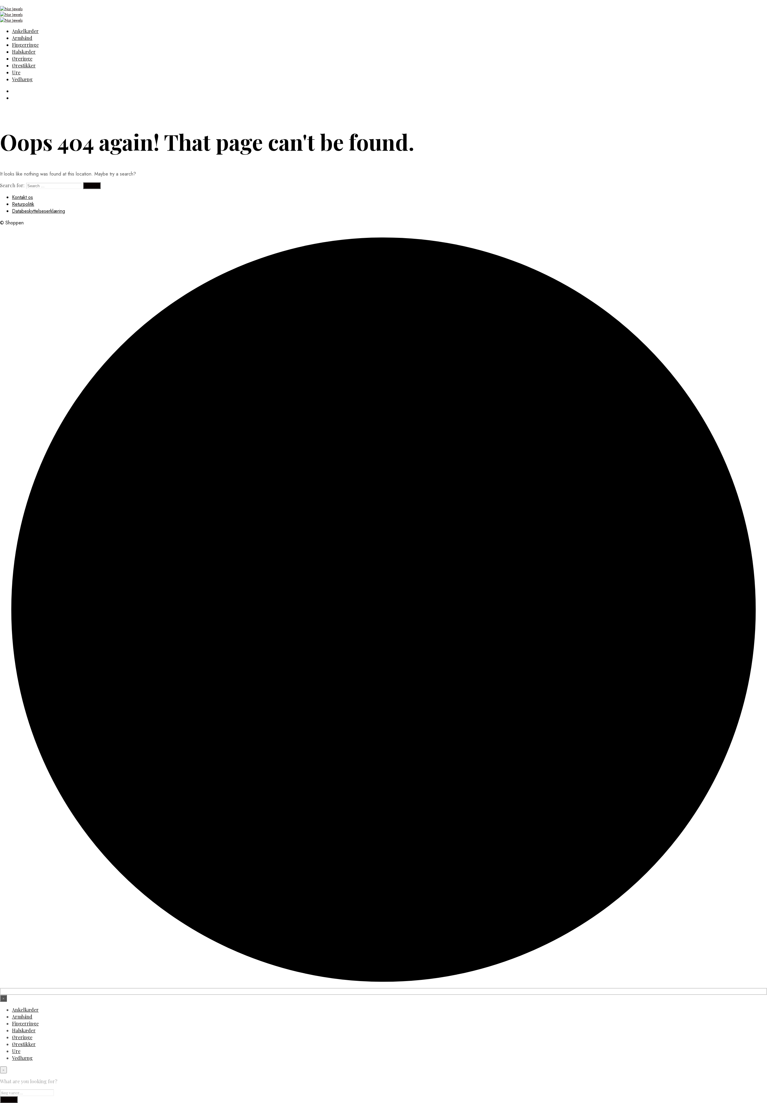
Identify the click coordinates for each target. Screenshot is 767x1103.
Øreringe (22, 58)
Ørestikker (24, 65)
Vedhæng (22, 79)
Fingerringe (25, 45)
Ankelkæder (25, 31)
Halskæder (24, 52)
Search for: (12, 185)
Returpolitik (23, 204)
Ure (16, 72)
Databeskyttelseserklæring (38, 211)
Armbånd (22, 38)
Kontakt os (22, 197)
